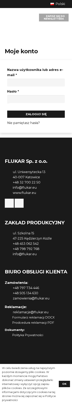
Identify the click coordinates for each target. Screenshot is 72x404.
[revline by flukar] (12, 17)
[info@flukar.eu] (9, 187)
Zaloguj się (36, 114)
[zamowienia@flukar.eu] (9, 298)
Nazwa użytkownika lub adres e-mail (35, 72)
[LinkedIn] (19, 203)
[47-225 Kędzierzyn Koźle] (9, 238)
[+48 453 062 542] (9, 243)
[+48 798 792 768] (9, 249)
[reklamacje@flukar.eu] (9, 312)
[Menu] (29, 18)
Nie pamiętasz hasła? (23, 123)
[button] (59, 4)
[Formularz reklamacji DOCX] (8, 317)
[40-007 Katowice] (9, 177)
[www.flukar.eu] (9, 192)
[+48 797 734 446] (9, 288)
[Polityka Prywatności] (8, 335)
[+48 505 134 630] (9, 293)
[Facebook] (9, 203)
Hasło (23, 91)
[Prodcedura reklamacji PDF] (8, 322)
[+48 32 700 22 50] (9, 182)
